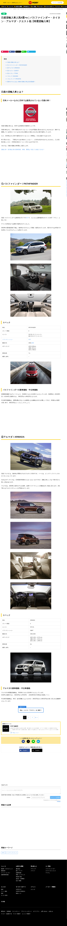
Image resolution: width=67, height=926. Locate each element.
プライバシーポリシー (26, 911)
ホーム (4, 6)
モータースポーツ (49, 6)
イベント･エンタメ (5, 872)
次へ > (36, 717)
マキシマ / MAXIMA (12, 76)
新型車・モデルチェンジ (7, 868)
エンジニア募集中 (26, 913)
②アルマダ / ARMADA (13, 68)
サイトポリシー (16, 911)
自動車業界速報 (4, 874)
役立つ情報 (18, 880)
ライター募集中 (17, 913)
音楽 (2, 893)
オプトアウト (36, 911)
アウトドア (33, 868)
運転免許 (18, 868)
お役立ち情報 (19, 6)
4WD (32, 343)
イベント (58, 6)
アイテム (48, 872)
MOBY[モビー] (4, 9)
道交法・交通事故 (20, 878)
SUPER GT (18, 889)
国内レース (18, 893)
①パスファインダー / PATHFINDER (17, 65)
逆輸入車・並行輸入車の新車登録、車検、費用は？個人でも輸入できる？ (22, 149)
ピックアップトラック (11, 852)
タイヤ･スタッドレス (51, 870)
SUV (27, 217)
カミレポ (33, 889)
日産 (18, 9)
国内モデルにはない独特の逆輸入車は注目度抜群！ (21, 81)
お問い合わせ (44, 911)
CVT (30, 339)
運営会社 (3, 911)
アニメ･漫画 (4, 891)
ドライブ (33, 870)
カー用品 (34, 6)
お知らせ (51, 911)
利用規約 (59, 801)
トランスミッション (7, 339)
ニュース (11, 6)
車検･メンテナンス (20, 874)
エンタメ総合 (4, 895)
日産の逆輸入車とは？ (13, 62)
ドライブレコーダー (50, 868)
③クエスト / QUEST (13, 70)
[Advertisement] (31, 37)
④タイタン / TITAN (12, 73)
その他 (3, 901)
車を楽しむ (27, 6)
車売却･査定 (19, 876)
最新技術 (3, 870)
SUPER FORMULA (20, 891)
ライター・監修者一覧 (6, 913)
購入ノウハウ (19, 870)
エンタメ (41, 6)
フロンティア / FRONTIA (14, 79)
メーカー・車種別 (12, 9)
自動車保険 (18, 872)
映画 (2, 889)
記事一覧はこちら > (14, 732)
